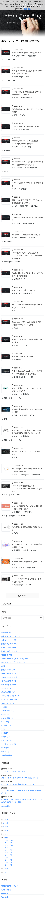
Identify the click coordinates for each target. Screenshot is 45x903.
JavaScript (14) (7, 711)
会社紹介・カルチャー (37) (11, 636)
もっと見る (5, 806)
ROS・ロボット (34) (9, 651)
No (29, 8)
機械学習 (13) (6, 655)
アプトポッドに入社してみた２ (23, 290)
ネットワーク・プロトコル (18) (13, 662)
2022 (5, 834)
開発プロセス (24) (8, 670)
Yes (25, 8)
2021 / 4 (8, 857)
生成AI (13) (5, 737)
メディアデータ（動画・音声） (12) (15, 659)
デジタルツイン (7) (8, 744)
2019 (5, 872)
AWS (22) (5, 666)
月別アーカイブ (8, 813)
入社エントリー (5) (8, 640)
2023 (5, 830)
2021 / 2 (8, 862)
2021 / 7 (8, 850)
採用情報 (4, 893)
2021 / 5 (8, 855)
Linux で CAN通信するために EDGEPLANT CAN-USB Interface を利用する (27, 489)
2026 (5, 819)
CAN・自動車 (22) (8, 647)
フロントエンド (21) (9, 677)
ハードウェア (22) (8, 688)
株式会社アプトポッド (9, 886)
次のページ (22, 595)
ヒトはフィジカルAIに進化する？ (14, 771)
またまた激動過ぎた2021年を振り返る (26, 53)
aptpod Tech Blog (22, 17)
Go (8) (4, 707)
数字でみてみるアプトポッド (23, 356)
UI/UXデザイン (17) (9, 685)
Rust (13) (5, 722)
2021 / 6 (8, 853)
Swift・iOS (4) (7, 718)
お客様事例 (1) (7, 755)
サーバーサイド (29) (9, 673)
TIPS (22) (5, 729)
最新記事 (6, 762)
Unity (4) (5, 748)
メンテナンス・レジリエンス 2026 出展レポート (19, 778)
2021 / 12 (9, 840)
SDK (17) (5, 733)
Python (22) (6, 725)
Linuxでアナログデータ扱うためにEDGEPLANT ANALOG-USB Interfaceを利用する (27, 255)
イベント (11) (6, 740)
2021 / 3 (8, 860)
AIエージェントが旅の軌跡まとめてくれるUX (18, 784)
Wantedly (5, 897)
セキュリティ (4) (7, 703)
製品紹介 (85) (6, 632)
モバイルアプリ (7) (8, 681)
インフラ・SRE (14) (9, 699)
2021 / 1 (8, 865)
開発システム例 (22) (9, 644)
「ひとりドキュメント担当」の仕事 (25, 126)
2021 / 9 (8, 848)
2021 (6, 838)
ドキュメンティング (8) (10, 696)
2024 (5, 827)
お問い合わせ (6, 890)
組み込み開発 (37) (8, 692)
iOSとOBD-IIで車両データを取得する (26, 235)
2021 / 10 (9, 845)
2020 (5, 869)
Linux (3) (5, 752)
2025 (5, 823)
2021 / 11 (9, 843)
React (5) (5, 714)
